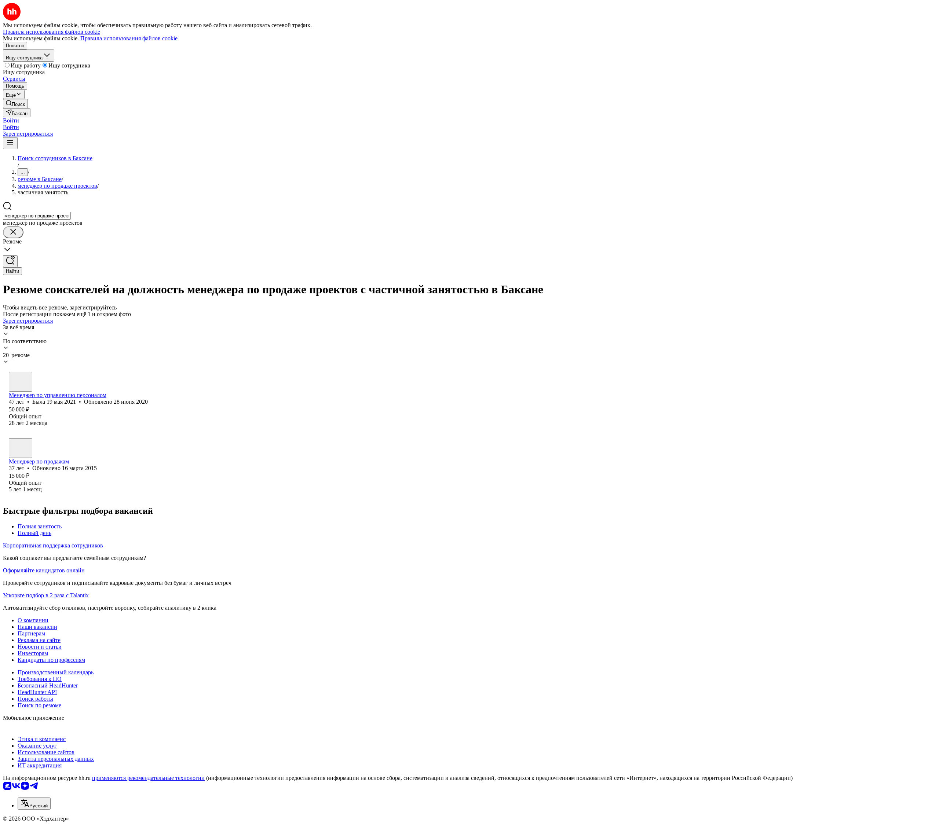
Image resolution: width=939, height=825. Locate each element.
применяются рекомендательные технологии (148, 778)
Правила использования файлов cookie (129, 38)
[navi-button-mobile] (10, 143)
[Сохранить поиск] (10, 261)
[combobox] (37, 216)
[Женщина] (20, 382)
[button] (11, 120)
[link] (15, 103)
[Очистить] (13, 232)
